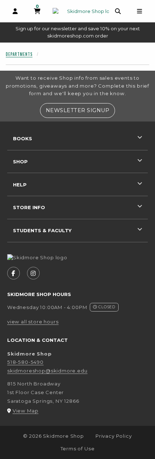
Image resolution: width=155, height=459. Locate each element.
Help (20, 184)
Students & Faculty (42, 230)
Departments (19, 54)
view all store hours (33, 322)
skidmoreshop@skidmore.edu (47, 371)
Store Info (29, 207)
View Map (26, 411)
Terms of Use (78, 448)
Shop (20, 161)
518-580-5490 (25, 362)
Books (22, 138)
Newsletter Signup (80, 110)
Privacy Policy (114, 436)
